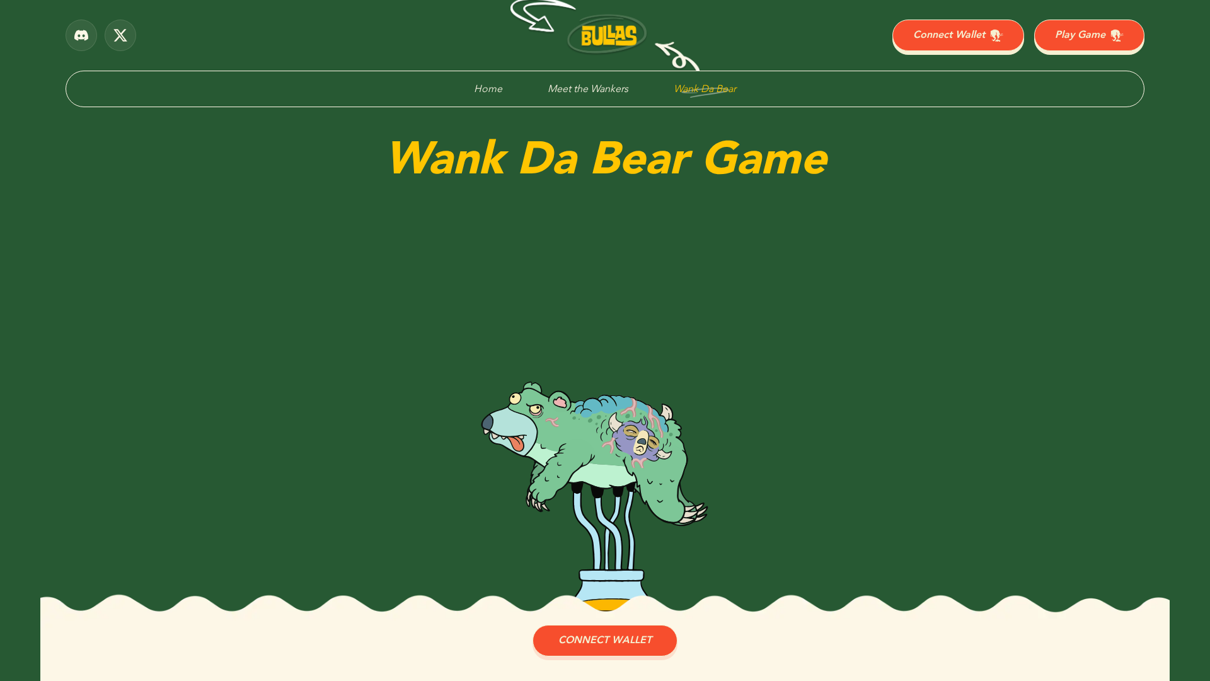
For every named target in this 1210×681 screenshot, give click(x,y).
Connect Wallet (949, 35)
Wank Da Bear (705, 88)
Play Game (1080, 35)
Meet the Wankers (588, 88)
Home (488, 88)
